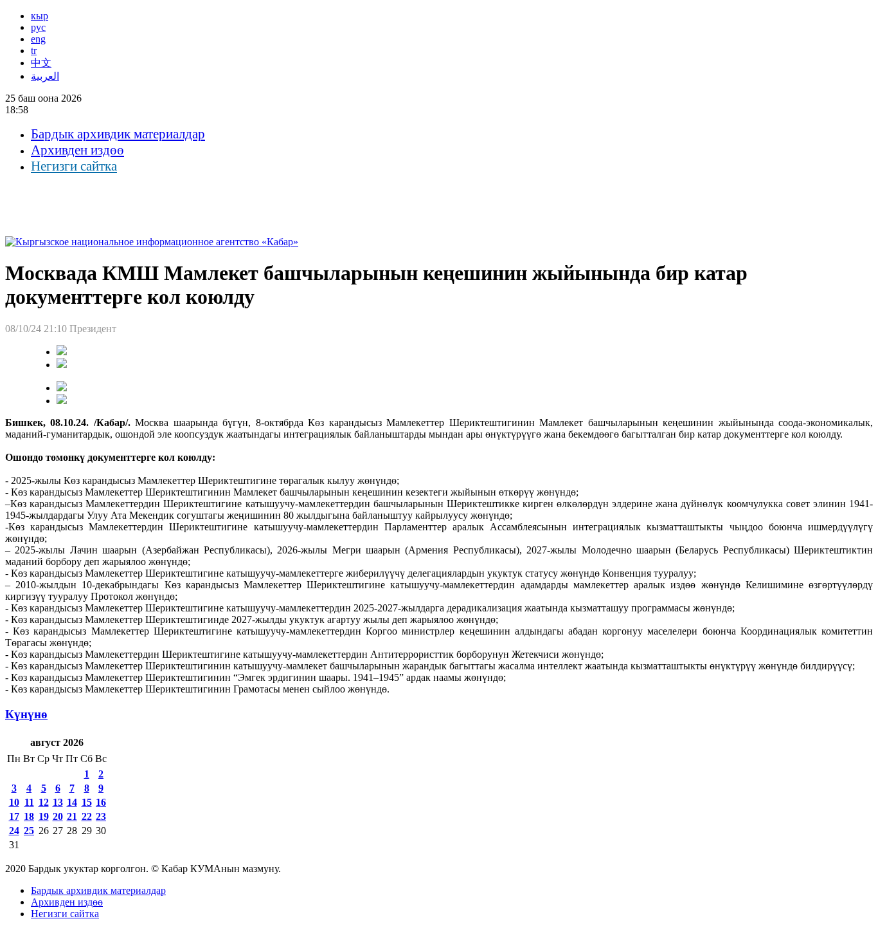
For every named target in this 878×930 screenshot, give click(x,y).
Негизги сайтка (74, 166)
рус (38, 27)
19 (44, 816)
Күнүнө (26, 714)
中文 (41, 62)
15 (87, 802)
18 (29, 816)
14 (72, 802)
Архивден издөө (77, 150)
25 (29, 830)
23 (101, 816)
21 (72, 816)
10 (14, 802)
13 (58, 802)
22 (87, 816)
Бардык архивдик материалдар (118, 134)
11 (29, 802)
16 (101, 802)
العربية (45, 76)
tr (34, 50)
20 (58, 816)
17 (14, 816)
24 (14, 830)
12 (44, 802)
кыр (39, 15)
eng (38, 38)
